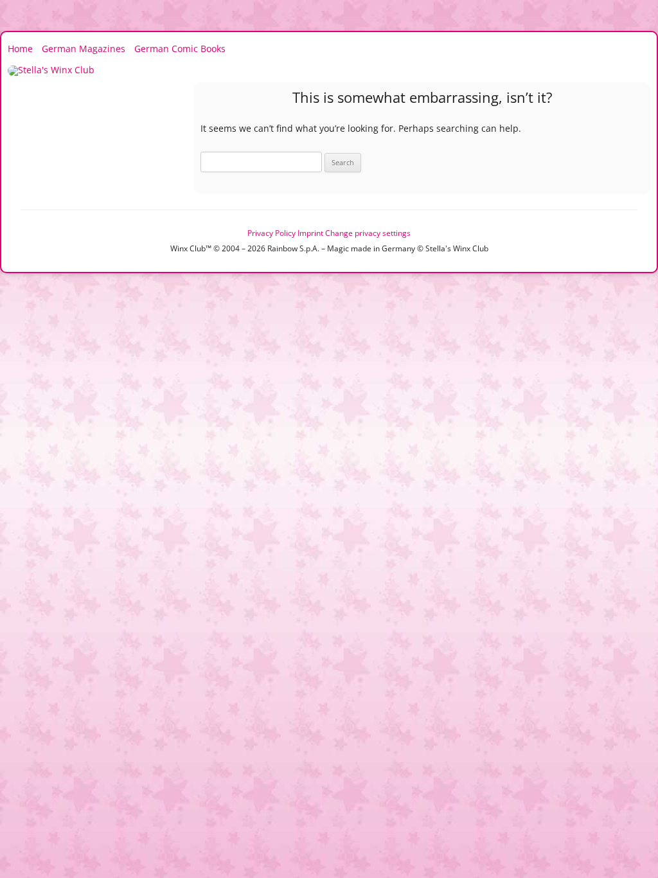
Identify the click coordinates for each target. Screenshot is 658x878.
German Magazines (83, 48)
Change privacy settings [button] (368, 233)
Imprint (310, 233)
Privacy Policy (271, 233)
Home (20, 48)
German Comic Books (180, 48)
